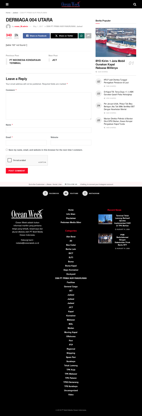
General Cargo (71, 286)
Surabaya (70, 361)
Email (9, 137)
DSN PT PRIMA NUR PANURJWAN (33, 12)
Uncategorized (71, 390)
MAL (71, 323)
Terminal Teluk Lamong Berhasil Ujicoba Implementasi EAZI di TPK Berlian (122, 220)
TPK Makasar (71, 373)
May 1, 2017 (38, 26)
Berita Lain (71, 249)
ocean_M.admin (21, 26)
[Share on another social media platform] (88, 35)
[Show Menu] (7, 4)
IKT (71, 290)
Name (9, 124)
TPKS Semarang (70, 382)
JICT (71, 307)
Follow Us (71, 184)
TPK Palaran (71, 378)
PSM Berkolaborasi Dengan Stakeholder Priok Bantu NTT (122, 239)
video (71, 394)
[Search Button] (134, 4)
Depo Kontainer (71, 269)
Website (54, 137)
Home (8, 12)
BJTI (71, 257)
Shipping (71, 353)
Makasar (71, 319)
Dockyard (70, 274)
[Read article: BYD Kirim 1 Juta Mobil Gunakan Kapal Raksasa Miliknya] (116, 42)
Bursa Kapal (71, 265)
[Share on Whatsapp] (81, 35)
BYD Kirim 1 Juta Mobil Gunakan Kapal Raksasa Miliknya (110, 64)
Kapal (71, 311)
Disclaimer (71, 218)
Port (71, 340)
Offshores (71, 336)
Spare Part (71, 357)
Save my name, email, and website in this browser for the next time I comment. (46, 149)
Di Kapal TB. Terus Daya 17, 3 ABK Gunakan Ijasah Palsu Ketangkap (119, 93)
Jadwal (15, 12)
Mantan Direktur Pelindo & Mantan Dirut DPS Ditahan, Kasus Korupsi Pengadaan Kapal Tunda (118, 121)
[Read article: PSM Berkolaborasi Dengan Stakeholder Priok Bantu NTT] (105, 238)
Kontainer (71, 315)
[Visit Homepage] (71, 4)
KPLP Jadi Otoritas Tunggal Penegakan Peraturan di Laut (116, 81)
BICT (71, 253)
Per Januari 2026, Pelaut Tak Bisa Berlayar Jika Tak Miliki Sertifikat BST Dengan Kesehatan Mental (119, 106)
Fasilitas (71, 282)
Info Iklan (70, 214)
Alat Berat (71, 236)
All (71, 240)
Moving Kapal (70, 332)
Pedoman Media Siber (71, 222)
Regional (71, 348)
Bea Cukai (71, 244)
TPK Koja (71, 369)
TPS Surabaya (71, 386)
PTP (71, 344)
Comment (11, 90)
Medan (71, 328)
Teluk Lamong (71, 365)
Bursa (71, 261)
